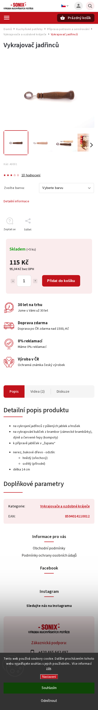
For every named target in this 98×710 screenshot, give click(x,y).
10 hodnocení (30, 175)
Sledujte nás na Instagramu (49, 605)
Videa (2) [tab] (37, 391)
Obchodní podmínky (49, 548)
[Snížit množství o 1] (13, 281)
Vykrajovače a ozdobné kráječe (65, 506)
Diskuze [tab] (63, 391)
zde (48, 668)
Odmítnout (49, 700)
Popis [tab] (14, 391)
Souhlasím (49, 687)
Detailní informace (16, 201)
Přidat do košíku (61, 281)
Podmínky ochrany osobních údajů (49, 555)
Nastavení (49, 677)
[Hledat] (90, 6)
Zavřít (79, 238)
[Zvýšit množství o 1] (35, 281)
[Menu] (6, 17)
